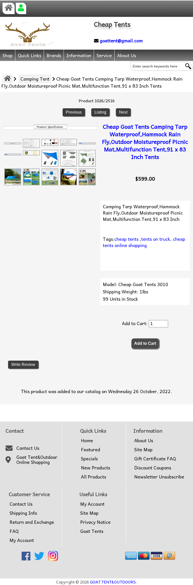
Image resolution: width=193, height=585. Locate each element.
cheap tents (126, 239)
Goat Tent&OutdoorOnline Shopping (36, 460)
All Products (93, 476)
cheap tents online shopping (144, 242)
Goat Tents (91, 531)
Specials (89, 458)
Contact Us (27, 448)
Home (87, 440)
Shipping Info (23, 513)
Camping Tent (35, 78)
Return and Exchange (32, 522)
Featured (90, 449)
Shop (8, 55)
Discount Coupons (152, 467)
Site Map (143, 449)
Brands (53, 55)
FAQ (14, 531)
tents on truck (155, 239)
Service (104, 55)
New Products (95, 467)
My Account (22, 540)
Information (78, 55)
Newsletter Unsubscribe (159, 476)
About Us (126, 55)
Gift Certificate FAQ (155, 458)
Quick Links (29, 55)
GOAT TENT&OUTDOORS (113, 581)
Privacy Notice (95, 522)
